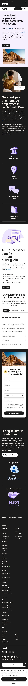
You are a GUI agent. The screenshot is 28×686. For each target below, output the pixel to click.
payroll (23, 32)
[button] (14, 317)
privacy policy (8, 408)
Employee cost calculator (10, 454)
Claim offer (5, 4)
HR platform (8, 269)
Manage (13, 683)
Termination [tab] (23, 310)
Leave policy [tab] (15, 310)
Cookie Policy (14, 675)
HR (2, 121)
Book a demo (18, 8)
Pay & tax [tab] (6, 310)
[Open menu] (24, 8)
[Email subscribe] (24, 664)
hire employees (9, 28)
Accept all (14, 679)
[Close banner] (25, 2)
